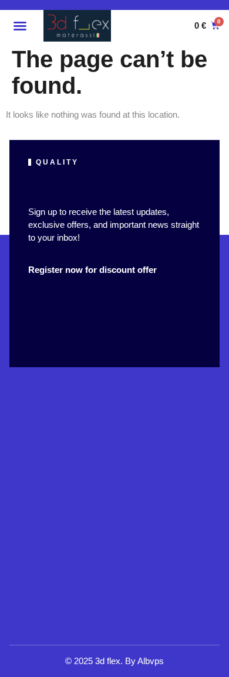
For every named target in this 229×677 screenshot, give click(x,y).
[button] (20, 25)
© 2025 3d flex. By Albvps (114, 661)
